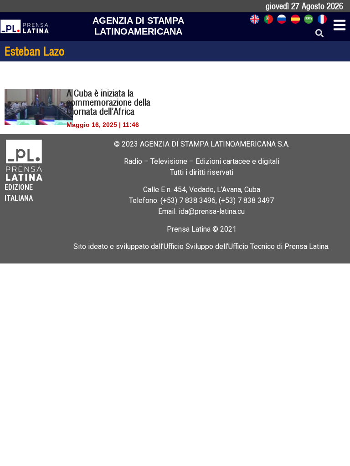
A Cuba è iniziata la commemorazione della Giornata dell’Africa (108, 102)
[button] (319, 33)
